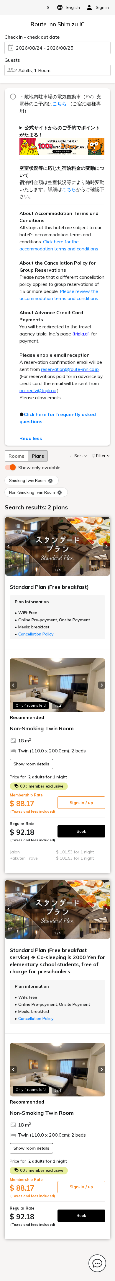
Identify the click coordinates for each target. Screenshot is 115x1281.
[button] (8, 546)
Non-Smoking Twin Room (32, 492)
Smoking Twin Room (27, 480)
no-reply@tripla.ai (37, 390)
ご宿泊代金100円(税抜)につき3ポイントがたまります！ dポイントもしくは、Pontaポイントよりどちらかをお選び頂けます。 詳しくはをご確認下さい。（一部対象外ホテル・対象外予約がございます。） (61, 139)
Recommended (27, 717)
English (73, 7)
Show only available (39, 467)
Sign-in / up (81, 802)
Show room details (31, 764)
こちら (69, 189)
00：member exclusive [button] (41, 786)
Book (81, 831)
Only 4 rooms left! (31, 705)
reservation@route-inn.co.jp (70, 369)
